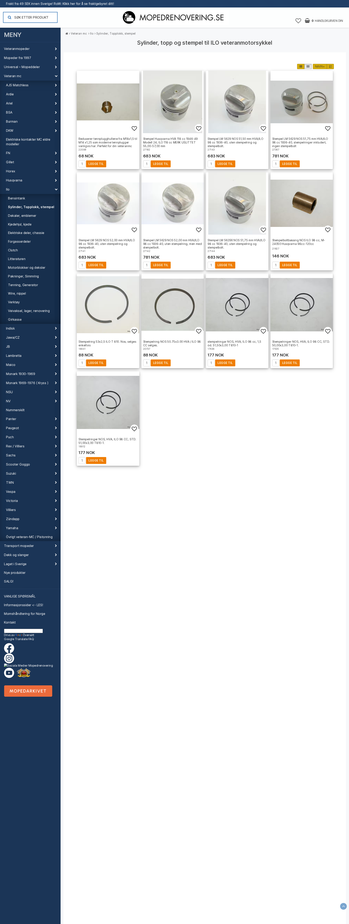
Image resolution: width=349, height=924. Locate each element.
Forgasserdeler (19, 241)
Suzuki (11, 473)
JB (8, 347)
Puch (10, 437)
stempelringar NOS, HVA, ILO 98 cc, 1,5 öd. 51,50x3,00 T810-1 (234, 343)
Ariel (9, 103)
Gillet (10, 162)
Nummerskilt (15, 410)
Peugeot (12, 428)
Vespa (11, 492)
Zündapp (13, 519)
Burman (12, 121)
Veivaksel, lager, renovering (29, 311)
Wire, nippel (17, 293)
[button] (298, 21)
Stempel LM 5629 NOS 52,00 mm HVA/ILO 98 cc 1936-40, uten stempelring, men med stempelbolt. (172, 243)
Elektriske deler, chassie (26, 233)
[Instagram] (30, 660)
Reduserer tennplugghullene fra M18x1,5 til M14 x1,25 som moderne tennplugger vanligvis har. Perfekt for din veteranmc (108, 142)
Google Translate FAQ (19, 639)
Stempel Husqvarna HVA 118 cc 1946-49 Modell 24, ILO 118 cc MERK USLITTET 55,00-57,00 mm (170, 142)
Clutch (13, 250)
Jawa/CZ (13, 337)
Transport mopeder (19, 546)
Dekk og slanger (16, 555)
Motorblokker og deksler (26, 268)
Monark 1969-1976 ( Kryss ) (27, 383)
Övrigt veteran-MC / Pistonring (29, 537)
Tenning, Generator (23, 285)
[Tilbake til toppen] (343, 906)
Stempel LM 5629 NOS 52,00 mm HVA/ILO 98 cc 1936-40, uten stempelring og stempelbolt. (107, 243)
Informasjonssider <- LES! (23, 605)
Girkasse (15, 319)
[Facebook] (10, 648)
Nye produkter (15, 573)
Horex (10, 171)
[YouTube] (9, 673)
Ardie (10, 94)
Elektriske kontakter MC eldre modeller (28, 141)
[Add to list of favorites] (108, 102)
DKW (10, 131)
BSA (9, 112)
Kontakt (10, 622)
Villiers (11, 510)
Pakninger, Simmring (23, 276)
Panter (11, 419)
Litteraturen (16, 259)
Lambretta (14, 356)
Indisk (10, 328)
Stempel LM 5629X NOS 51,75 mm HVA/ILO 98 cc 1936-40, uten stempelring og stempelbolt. (236, 243)
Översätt (28, 635)
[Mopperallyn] (23, 673)
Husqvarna (14, 180)
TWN (10, 482)
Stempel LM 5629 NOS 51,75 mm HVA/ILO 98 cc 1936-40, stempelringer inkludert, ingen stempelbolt (300, 142)
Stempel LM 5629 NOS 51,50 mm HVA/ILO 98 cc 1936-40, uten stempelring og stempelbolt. (236, 142)
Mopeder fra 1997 (17, 58)
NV (8, 401)
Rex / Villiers (15, 446)
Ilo (8, 189)
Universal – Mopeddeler (22, 67)
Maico (11, 365)
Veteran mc (12, 76)
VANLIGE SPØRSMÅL (20, 596)
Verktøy (14, 302)
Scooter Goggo (18, 464)
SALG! (9, 581)
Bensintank (16, 198)
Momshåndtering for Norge (24, 614)
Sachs (11, 455)
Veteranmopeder (16, 49)
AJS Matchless (17, 85)
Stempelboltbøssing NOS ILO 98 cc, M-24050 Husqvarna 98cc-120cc (298, 241)
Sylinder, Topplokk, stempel (31, 207)
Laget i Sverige (15, 564)
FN (8, 153)
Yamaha (12, 528)
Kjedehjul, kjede (20, 224)
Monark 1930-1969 (20, 374)
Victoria (12, 501)
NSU (9, 392)
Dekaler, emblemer (22, 216)
